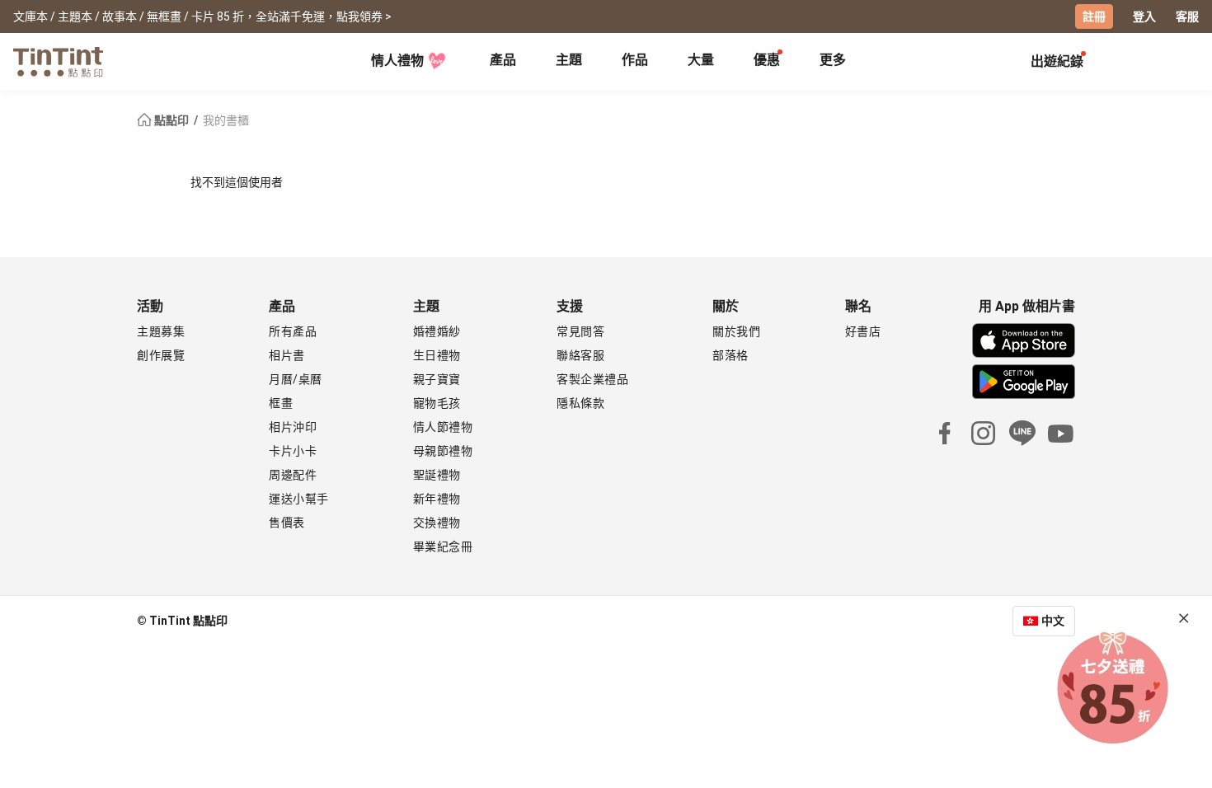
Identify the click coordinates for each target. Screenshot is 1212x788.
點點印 (171, 120)
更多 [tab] (833, 60)
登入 (1144, 16)
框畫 (281, 403)
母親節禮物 (443, 450)
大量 (701, 60)
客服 (1187, 16)
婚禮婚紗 (437, 331)
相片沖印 (293, 427)
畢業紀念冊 (443, 546)
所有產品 (293, 331)
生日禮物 (437, 355)
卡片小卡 (293, 450)
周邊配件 (293, 474)
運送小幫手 (299, 498)
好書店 (863, 331)
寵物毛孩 (437, 403)
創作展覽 (161, 355)
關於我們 (736, 331)
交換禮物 (437, 522)
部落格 (730, 355)
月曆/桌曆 (295, 379)
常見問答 (580, 331)
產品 (503, 60)
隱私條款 (580, 403)
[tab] (503, 62)
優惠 (767, 60)
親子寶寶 (437, 379)
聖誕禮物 (437, 474)
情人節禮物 (443, 427)
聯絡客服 (580, 355)
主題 (569, 60)
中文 (1052, 620)
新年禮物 (437, 498)
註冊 (1094, 16)
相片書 (287, 355)
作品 (635, 60)
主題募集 (161, 331)
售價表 (287, 522)
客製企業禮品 (592, 379)
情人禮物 (397, 60)
